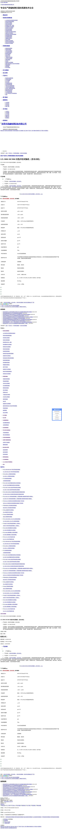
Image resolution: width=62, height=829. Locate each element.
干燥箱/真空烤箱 (8, 57)
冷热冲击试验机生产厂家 (28, 302)
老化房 (6, 61)
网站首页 (5, 15)
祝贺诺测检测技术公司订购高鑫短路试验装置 (12, 313)
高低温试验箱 (8, 49)
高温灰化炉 (7, 55)
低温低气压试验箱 (9, 40)
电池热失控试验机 (9, 43)
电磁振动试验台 (8, 38)
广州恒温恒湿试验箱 (45, 816)
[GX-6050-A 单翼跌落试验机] (9, 474)
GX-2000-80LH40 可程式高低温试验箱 (11, 471)
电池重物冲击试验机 (9, 26)
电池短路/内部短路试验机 (10, 34)
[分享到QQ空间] (1, 775)
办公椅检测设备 (8, 92)
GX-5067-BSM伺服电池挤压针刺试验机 (11, 485)
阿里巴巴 (2, 804)
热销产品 (2, 466)
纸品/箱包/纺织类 (9, 89)
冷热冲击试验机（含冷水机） (15, 181)
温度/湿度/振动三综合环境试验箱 (12, 63)
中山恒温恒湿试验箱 (36, 816)
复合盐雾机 (7, 67)
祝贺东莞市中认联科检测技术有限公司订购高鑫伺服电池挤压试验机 (17, 311)
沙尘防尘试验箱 (8, 58)
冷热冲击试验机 (19, 302)
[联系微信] (5, 819)
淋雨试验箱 (7, 59)
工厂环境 (7, 113)
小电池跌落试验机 (7, 480)
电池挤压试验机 (8, 22)
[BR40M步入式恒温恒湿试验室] (10, 505)
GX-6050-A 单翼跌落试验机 (9, 476)
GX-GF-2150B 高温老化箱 (8, 539)
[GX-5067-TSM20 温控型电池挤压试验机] (12, 487)
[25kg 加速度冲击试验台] (8, 509)
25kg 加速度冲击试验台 (8, 512)
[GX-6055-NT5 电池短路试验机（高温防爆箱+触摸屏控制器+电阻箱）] (18, 496)
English (1, 2)
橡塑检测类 (5, 444)
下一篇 (13, 306)
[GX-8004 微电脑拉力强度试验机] (10, 532)
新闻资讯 (5, 100)
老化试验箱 (7, 54)
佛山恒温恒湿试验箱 (27, 816)
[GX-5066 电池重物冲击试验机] (10, 527)
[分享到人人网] (5, 775)
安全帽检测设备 (8, 83)
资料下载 (7, 106)
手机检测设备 (6, 432)
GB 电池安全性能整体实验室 (11, 20)
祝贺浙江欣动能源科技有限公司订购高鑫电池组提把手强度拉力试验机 (18, 316)
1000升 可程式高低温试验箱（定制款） (11, 525)
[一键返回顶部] (6, 823)
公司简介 (7, 111)
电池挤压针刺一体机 (9, 25)
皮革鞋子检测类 (6, 442)
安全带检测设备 (8, 84)
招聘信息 (7, 116)
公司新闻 (7, 102)
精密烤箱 (7, 66)
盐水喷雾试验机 (8, 52)
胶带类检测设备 (8, 90)
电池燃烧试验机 (8, 36)
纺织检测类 (5, 454)
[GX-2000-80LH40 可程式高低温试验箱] (11, 469)
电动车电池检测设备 (9, 41)
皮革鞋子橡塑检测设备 (10, 88)
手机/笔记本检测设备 (9, 85)
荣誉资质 (7, 115)
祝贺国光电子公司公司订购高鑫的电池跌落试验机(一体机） (15, 323)
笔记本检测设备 (6, 434)
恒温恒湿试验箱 (8, 48)
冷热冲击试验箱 (8, 50)
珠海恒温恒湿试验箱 (10, 816)
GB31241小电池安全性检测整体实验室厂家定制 (13, 503)
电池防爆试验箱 (8, 35)
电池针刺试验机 (8, 24)
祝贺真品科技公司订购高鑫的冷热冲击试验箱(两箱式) (14, 320)
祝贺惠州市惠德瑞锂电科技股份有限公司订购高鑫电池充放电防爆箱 (17, 319)
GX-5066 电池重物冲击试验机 (9, 530)
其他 (6, 94)
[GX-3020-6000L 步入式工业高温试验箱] (11, 518)
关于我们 (5, 109)
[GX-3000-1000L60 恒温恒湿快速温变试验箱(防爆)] (14, 491)
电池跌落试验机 (8, 30)
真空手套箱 (7, 39)
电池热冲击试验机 (9, 27)
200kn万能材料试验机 (7, 516)
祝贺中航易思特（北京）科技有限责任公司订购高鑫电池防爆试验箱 (17, 322)
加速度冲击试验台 (9, 33)
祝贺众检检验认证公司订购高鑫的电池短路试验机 (13, 315)
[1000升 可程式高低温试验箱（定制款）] (12, 523)
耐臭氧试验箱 (8, 53)
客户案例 (5, 97)
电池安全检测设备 (7, 17)
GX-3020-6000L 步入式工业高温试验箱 (11, 521)
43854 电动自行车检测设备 (11, 93)
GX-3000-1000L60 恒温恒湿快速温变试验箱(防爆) (13, 494)
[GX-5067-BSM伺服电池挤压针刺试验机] (12, 483)
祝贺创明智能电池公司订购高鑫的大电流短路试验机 (14, 318)
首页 (7, 153)
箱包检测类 (5, 452)
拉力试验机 (6, 70)
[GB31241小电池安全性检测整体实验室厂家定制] (13, 500)
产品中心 (5, 75)
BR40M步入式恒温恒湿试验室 (9, 507)
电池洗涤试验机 (8, 29)
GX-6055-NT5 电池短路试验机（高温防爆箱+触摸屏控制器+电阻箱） (17, 498)
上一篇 (9, 305)
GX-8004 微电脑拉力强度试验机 (10, 534)
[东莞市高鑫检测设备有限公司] (7, 4)
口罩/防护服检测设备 (9, 86)
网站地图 (6, 2)
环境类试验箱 (6, 45)
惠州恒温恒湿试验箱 (19, 816)
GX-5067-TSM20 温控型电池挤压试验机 (11, 489)
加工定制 (5, 72)
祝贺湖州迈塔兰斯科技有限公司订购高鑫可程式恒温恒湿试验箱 (16, 314)
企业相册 (7, 112)
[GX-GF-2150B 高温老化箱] (9, 536)
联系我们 (7, 117)
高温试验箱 (7, 64)
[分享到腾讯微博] (3, 775)
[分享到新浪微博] (2, 775)
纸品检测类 (5, 449)
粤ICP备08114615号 (8, 801)
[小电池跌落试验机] (7, 478)
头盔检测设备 (6, 424)
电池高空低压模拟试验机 (10, 31)
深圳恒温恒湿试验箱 (54, 816)
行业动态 (7, 103)
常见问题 (7, 105)
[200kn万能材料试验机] (8, 514)
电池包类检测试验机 (9, 21)
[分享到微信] (6, 775)
